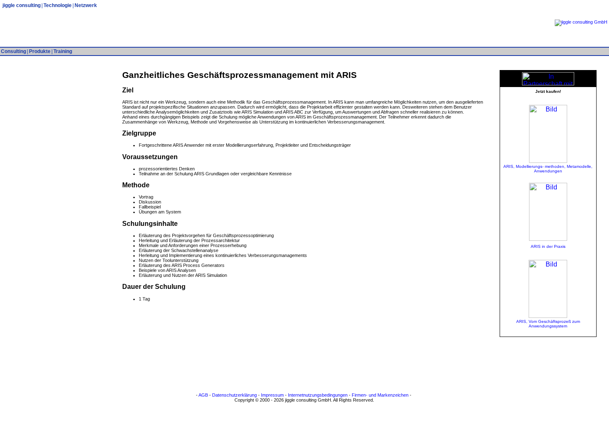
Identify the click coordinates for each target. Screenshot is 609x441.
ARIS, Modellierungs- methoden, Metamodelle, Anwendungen (547, 168)
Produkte (40, 51)
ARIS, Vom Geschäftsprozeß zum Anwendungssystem (548, 323)
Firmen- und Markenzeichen (380, 395)
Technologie (58, 5)
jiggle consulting (21, 5)
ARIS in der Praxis (548, 246)
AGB (203, 395)
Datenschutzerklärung (234, 395)
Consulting (13, 51)
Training (62, 51)
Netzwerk (86, 5)
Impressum (272, 395)
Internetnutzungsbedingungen (318, 395)
